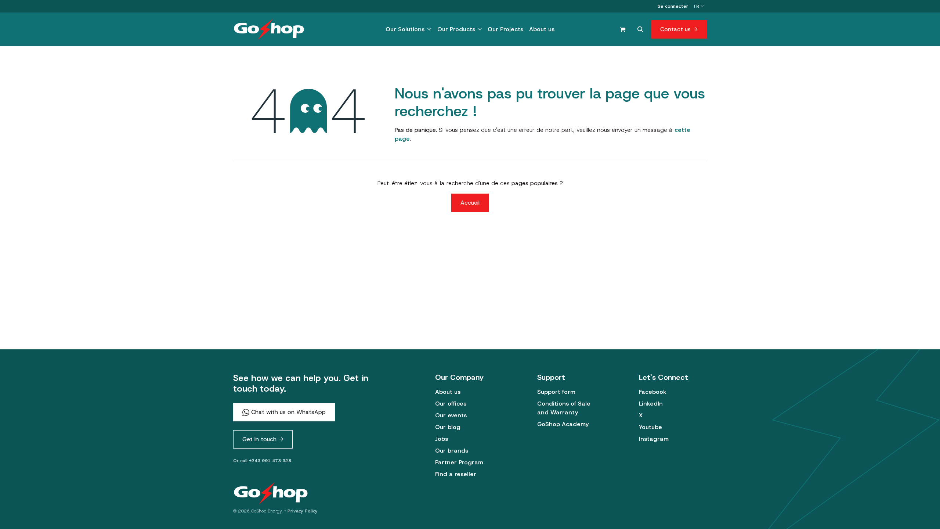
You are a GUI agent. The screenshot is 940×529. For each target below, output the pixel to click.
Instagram (654, 439)
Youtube (650, 427)
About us (447, 392)
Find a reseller (455, 474)
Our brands (451, 450)
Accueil (470, 202)
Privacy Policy (303, 511)
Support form (556, 392)
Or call (262, 461)
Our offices (450, 403)
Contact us (675, 29)
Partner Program (459, 462)
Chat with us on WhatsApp (287, 412)
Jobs (441, 439)
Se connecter (673, 6)
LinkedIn (651, 403)
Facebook (652, 392)
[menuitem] (408, 29)
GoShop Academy (563, 424)
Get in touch (259, 439)
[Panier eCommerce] (622, 29)
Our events (451, 415)
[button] (640, 29)
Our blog (447, 427)
